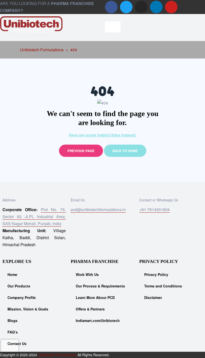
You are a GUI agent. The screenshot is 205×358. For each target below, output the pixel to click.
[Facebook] (111, 7)
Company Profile (22, 297)
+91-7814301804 (154, 209)
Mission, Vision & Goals (28, 308)
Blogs (13, 320)
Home (12, 274)
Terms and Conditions (163, 285)
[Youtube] (171, 7)
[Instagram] (141, 7)
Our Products (19, 285)
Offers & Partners (90, 308)
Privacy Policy (156, 274)
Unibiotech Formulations (57, 354)
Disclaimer (153, 297)
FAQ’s (13, 331)
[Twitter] (126, 7)
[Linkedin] (156, 7)
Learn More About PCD (95, 297)
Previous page (81, 150)
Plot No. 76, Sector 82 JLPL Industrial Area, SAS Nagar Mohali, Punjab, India (34, 216)
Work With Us (87, 274)
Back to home (125, 150)
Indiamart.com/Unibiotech (98, 320)
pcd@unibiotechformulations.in (98, 209)
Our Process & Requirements (100, 285)
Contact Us (17, 343)
